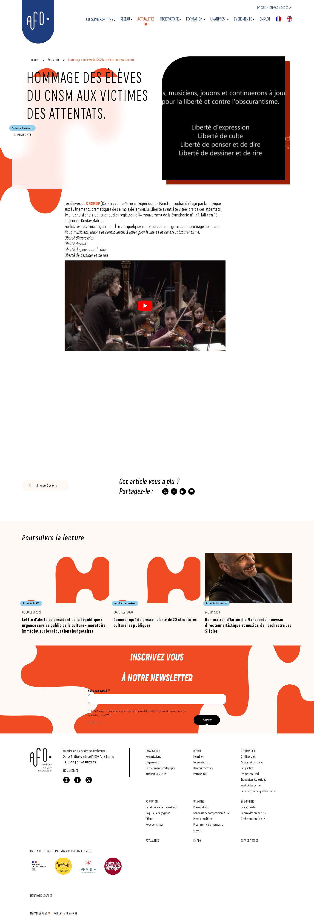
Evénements (243, 19)
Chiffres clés (248, 756)
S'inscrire (207, 720)
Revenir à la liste (47, 485)
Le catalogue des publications (258, 791)
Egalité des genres (251, 785)
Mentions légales (41, 895)
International (201, 762)
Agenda (197, 830)
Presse (261, 7)
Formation (194, 19)
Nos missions (153, 756)
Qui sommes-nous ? (99, 19)
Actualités (145, 19)
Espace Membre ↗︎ (281, 7)
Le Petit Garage (68, 913)
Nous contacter (154, 824)
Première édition (203, 819)
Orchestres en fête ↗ (253, 819)
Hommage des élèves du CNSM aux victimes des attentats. (101, 59)
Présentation (200, 807)
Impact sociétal (250, 774)
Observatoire (169, 19)
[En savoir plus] (65, 593)
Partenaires (200, 774)
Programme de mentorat (208, 824)
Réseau (125, 19)
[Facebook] (77, 780)
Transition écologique (253, 779)
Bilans (149, 819)
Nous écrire (71, 770)
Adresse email (99, 690)
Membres (198, 756)
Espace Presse (249, 840)
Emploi (265, 19)
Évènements (247, 801)
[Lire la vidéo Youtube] (145, 305)
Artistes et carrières (252, 762)
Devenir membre (203, 768)
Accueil (35, 59)
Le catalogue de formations (161, 807)
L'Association (153, 751)
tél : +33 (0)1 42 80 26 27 (80, 762)
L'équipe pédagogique (158, 813)
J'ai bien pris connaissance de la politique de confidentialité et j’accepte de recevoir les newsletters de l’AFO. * (137, 713)
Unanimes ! (218, 19)
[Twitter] (89, 780)
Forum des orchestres (253, 813)
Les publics (247, 768)
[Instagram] (66, 780)
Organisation (153, 762)
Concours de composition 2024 (211, 813)
